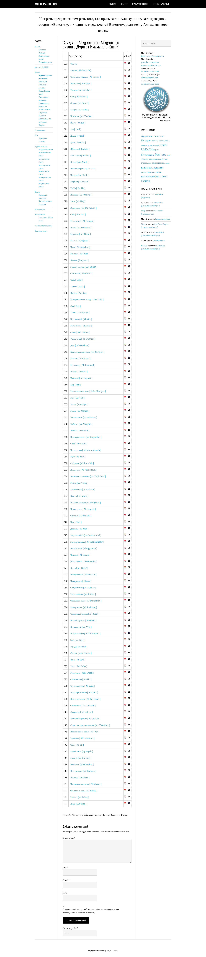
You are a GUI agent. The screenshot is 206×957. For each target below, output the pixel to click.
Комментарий (69, 838)
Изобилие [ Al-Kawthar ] (82, 764)
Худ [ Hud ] (75, 129)
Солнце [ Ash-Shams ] (81, 653)
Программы (40, 209)
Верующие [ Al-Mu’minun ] (83, 207)
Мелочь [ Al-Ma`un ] (80, 758)
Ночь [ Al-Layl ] (77, 659)
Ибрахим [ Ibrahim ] (80, 149)
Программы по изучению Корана (45, 122)
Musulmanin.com (46, 4)
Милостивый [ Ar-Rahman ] (83, 417)
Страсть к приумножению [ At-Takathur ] (90, 725)
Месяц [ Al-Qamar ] (79, 410)
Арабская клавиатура (43, 226)
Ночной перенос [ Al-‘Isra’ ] (83, 168)
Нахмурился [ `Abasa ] (80, 581)
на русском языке (46, 149)
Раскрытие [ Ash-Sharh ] (82, 672)
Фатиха (73, 63)
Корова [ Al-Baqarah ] (80, 70)
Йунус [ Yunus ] (77, 122)
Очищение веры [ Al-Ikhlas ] (83, 790)
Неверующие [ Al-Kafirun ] (83, 771)
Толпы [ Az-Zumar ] (80, 312)
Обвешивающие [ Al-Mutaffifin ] (85, 600)
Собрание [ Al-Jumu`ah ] (82, 463)
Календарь (156, 145)
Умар (143, 211)
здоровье (166, 163)
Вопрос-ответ (159, 136)
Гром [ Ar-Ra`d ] (78, 142)
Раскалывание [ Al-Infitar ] (83, 594)
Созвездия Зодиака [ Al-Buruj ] (84, 613)
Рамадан (42, 53)
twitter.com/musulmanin (152, 56)
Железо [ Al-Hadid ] (79, 430)
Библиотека (40, 214)
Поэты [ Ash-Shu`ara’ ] (81, 227)
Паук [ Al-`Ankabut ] (80, 247)
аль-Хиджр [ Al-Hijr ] (80, 155)
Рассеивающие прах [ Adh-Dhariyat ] (88, 391)
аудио (144, 162)
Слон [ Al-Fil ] (77, 744)
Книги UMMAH (42, 67)
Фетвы (164, 159)
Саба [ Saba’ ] (76, 279)
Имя (65, 867)
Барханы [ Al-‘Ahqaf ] (80, 358)
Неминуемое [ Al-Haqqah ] (83, 509)
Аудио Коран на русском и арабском (45, 78)
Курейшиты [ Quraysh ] (81, 751)
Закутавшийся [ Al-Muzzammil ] (85, 535)
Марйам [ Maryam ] (79, 181)
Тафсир (144, 159)
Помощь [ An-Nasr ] (80, 777)
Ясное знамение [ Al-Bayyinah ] (85, 699)
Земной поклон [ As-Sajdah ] (83, 266)
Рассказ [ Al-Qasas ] (79, 240)
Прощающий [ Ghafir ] (81, 319)
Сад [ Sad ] (75, 306)
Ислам (37, 46)
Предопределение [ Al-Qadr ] (84, 692)
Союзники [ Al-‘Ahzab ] (81, 273)
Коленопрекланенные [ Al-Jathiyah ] (87, 352)
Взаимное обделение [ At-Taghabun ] (88, 476)
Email (66, 880)
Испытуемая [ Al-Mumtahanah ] (85, 450)
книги (144, 167)
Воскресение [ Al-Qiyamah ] (83, 548)
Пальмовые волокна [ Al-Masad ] (85, 784)
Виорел (144, 245)
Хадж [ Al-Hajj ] (77, 201)
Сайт (65, 893)
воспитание (158, 162)
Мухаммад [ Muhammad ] (82, 365)
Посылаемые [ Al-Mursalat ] (83, 561)
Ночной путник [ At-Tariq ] (83, 620)
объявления (155, 171)
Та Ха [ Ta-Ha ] (77, 188)
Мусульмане (147, 154)
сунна (157, 176)
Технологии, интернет (155, 159)
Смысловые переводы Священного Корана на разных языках (45, 103)
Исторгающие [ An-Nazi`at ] (83, 574)
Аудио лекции (41, 146)
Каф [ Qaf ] (75, 384)
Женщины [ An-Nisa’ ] (80, 83)
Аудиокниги (147, 136)
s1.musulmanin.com (149, 77)
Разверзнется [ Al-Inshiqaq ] (83, 607)
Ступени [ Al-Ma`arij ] (80, 515)
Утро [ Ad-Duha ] (78, 666)
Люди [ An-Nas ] (78, 803)
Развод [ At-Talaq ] (79, 482)
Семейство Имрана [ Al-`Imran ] (85, 76)
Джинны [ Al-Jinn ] (79, 528)
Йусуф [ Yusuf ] (77, 135)
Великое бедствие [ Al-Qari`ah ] (85, 718)
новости (145, 172)
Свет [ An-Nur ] (78, 214)
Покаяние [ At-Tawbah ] (81, 116)
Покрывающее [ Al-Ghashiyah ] (85, 633)
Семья (167, 155)
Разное (160, 154)
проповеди (147, 176)
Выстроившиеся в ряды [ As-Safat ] (86, 299)
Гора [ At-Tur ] (77, 397)
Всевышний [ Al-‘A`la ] (81, 627)
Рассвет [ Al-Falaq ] (79, 797)
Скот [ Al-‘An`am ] (79, 96)
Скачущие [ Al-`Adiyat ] (81, 712)
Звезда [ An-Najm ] (79, 404)
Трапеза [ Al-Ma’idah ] (80, 90)
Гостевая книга (159, 240)
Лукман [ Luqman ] (79, 260)
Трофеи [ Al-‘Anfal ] (79, 109)
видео (149, 163)
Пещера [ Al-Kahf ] (79, 175)
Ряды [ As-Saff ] (77, 456)
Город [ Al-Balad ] (78, 646)
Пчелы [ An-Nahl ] (79, 162)
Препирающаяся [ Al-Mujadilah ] (85, 437)
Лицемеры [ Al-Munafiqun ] (83, 469)
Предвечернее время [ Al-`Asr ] (84, 731)
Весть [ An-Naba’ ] (79, 568)
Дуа (36, 135)
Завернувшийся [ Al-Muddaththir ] (87, 541)
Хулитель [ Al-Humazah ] (82, 738)
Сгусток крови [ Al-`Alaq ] (82, 685)
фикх (165, 176)
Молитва (42, 49)
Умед (143, 224)
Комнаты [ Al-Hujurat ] (81, 378)
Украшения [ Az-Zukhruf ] (82, 338)
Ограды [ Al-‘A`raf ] (79, 103)
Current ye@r (70, 928)
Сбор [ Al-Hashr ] (78, 443)
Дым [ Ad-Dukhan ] (79, 345)
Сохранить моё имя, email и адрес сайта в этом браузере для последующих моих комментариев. (91, 911)
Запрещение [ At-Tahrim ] (82, 489)
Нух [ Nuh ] (76, 522)
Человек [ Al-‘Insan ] (80, 555)
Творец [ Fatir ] (77, 286)
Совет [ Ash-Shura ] (80, 332)
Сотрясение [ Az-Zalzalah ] (83, 705)
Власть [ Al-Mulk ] (79, 496)
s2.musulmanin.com (150, 71)
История (146, 140)
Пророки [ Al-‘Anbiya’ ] (81, 194)
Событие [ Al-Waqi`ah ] (81, 424)
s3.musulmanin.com (150, 84)
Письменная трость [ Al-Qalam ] (85, 502)
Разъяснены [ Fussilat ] (81, 325)
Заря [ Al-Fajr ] (77, 640)
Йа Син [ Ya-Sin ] (78, 293)
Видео (37, 192)
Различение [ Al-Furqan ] (82, 221)
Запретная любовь (162, 219)
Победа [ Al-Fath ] (79, 371)
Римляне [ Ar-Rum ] (79, 253)
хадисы (145, 181)
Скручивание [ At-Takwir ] (83, 587)
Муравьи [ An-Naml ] (80, 234)
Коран (156, 149)
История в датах (158, 141)
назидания (156, 167)
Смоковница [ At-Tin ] (80, 679)
